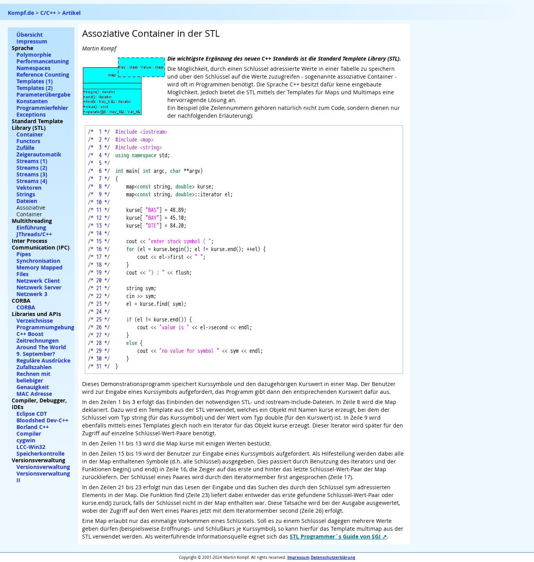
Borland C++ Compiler (32, 430)
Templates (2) (34, 88)
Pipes (23, 254)
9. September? (35, 353)
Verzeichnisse (34, 320)
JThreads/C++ (34, 234)
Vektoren (28, 187)
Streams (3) (31, 174)
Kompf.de (21, 12)
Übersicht (29, 34)
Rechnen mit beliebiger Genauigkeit (33, 380)
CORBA (25, 307)
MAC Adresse (34, 393)
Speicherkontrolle (40, 453)
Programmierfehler (42, 107)
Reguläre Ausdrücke (43, 360)
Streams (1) (31, 161)
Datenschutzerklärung (333, 557)
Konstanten (32, 101)
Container (29, 134)
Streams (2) (31, 167)
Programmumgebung (45, 327)
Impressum (298, 557)
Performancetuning (42, 61)
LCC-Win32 (30, 447)
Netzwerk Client (38, 280)
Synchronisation (38, 260)
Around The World (41, 347)
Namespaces (33, 68)
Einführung (31, 227)
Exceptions (31, 114)
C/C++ (48, 12)
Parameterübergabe (43, 94)
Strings (25, 194)
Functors (28, 141)
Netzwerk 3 (31, 294)
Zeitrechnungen (37, 340)
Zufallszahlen (34, 367)
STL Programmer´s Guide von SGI (335, 536)
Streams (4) (31, 181)
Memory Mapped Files (39, 271)
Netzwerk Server (38, 287)
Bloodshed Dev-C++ (42, 420)
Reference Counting (42, 74)
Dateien (26, 201)
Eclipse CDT (31, 413)
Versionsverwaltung (43, 466)
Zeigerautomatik (38, 154)
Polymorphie (33, 54)
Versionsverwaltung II (43, 477)
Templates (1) (34, 81)
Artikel (71, 12)
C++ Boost (29, 334)
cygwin (25, 440)
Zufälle (25, 147)
